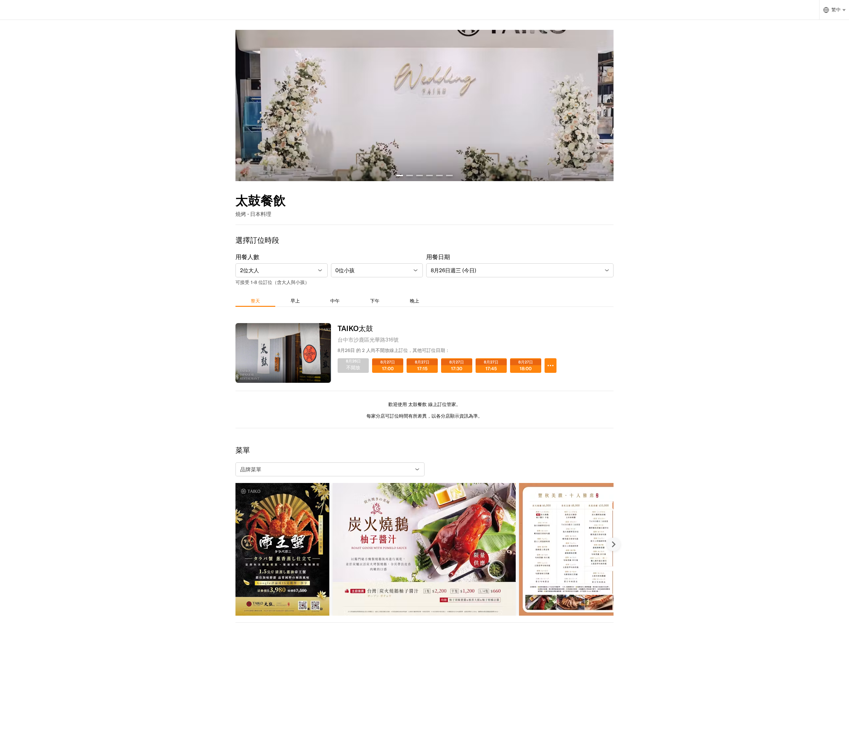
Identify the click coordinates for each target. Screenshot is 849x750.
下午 (374, 301)
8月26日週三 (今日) (453, 270)
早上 (295, 301)
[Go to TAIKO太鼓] (550, 365)
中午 (335, 301)
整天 (255, 301)
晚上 (414, 301)
